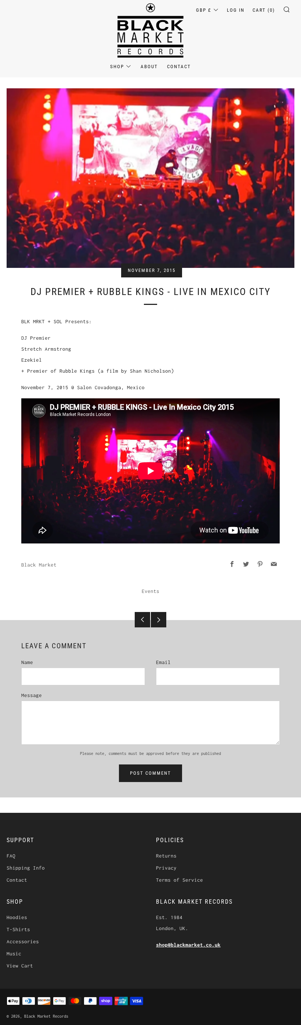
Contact (179, 66)
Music (14, 953)
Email (163, 662)
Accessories (23, 941)
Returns (166, 856)
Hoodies (17, 917)
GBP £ (203, 10)
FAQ (11, 856)
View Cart (20, 966)
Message (31, 695)
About (149, 66)
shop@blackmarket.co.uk (188, 945)
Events (150, 591)
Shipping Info (26, 868)
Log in (235, 10)
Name (27, 662)
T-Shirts (18, 929)
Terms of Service (179, 880)
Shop (117, 66)
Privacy (166, 868)
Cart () (264, 10)
